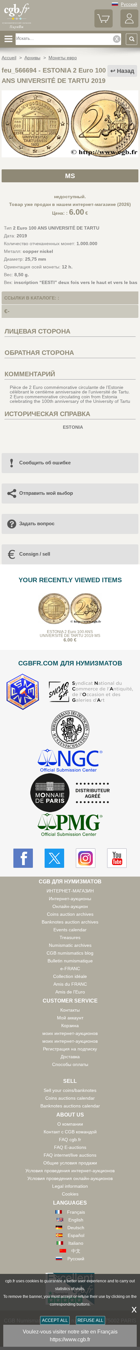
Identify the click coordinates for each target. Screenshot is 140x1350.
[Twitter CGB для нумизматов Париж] (54, 858)
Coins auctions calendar (70, 1098)
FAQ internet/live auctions (70, 1155)
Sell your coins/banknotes (70, 1090)
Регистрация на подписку (70, 1048)
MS (70, 176)
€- (6, 311)
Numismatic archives (70, 945)
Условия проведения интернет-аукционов (70, 1170)
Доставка (70, 1056)
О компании (70, 1124)
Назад (125, 71)
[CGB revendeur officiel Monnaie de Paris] (70, 793)
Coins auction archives (70, 914)
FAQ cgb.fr (70, 1139)
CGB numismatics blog (70, 953)
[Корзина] (103, 26)
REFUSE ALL (90, 1320)
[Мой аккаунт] (129, 26)
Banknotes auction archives (70, 922)
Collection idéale (70, 976)
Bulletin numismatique (70, 960)
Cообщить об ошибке (45, 462)
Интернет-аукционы (70, 898)
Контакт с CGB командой (70, 1131)
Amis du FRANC (70, 984)
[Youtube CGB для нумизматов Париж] (117, 858)
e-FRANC (70, 968)
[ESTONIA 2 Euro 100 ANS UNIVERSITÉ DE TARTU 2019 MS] (70, 155)
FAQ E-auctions (70, 1147)
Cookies (70, 1194)
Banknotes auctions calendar (70, 1105)
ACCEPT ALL (55, 1320)
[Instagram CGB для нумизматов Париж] (85, 858)
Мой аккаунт (70, 1017)
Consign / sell (34, 554)
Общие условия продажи (70, 1162)
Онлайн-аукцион (70, 906)
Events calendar (70, 929)
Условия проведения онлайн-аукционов (70, 1178)
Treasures (70, 937)
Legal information (70, 1186)
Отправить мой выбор (46, 493)
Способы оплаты (70, 1064)
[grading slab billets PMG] (70, 825)
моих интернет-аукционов (70, 1033)
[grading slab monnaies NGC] (70, 761)
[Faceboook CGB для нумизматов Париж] (23, 858)
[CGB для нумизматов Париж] (17, 28)
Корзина (70, 1025)
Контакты (70, 1010)
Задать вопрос (36, 523)
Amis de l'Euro (70, 991)
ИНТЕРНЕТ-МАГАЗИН (70, 890)
